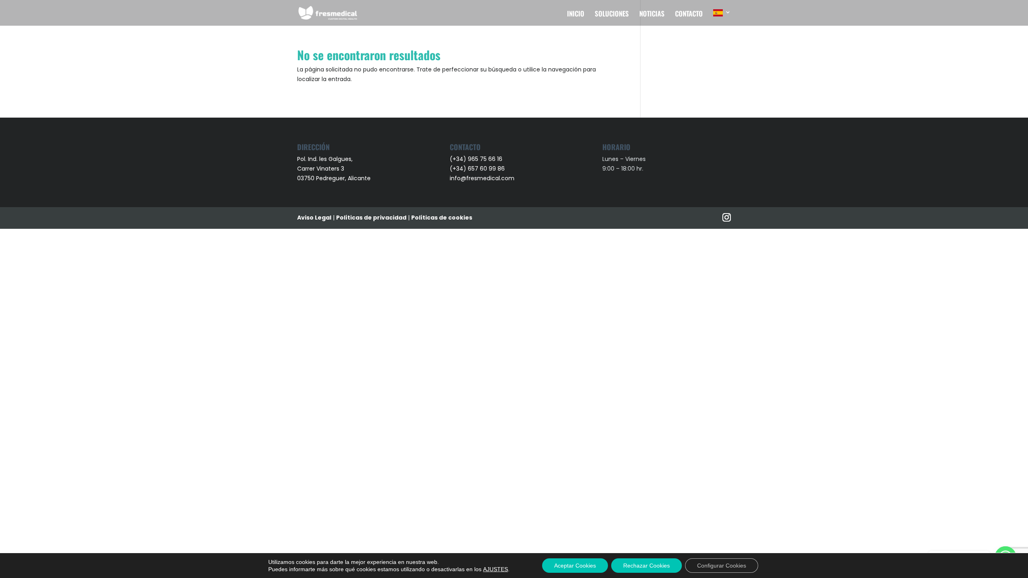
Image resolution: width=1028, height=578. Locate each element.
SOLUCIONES (612, 14)
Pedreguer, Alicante (343, 178)
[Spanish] (722, 17)
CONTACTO (689, 14)
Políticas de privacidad (371, 218)
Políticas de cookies (441, 218)
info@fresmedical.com (482, 178)
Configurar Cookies (721, 565)
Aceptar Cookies (575, 565)
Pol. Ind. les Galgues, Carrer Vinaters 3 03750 (325, 168)
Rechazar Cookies (646, 565)
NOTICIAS (652, 14)
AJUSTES (495, 569)
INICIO (575, 14)
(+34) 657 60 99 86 (477, 169)
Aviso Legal (314, 218)
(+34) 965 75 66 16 (476, 159)
